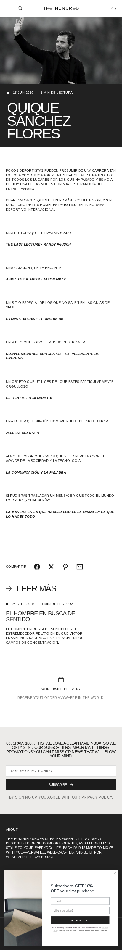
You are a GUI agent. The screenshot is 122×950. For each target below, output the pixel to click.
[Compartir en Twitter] (51, 566)
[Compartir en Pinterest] (65, 566)
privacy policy (96, 797)
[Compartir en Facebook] (37, 566)
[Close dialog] (115, 873)
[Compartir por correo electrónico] (79, 566)
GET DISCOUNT (80, 920)
